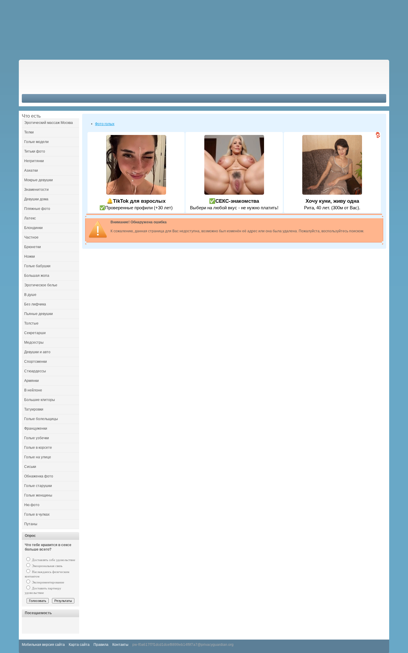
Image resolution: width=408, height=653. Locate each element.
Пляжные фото (37, 209)
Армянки (31, 381)
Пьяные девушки (38, 314)
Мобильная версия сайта (43, 645)
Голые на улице (37, 457)
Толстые (31, 323)
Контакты (120, 645)
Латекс (30, 218)
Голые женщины (38, 495)
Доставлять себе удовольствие (53, 560)
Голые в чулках (37, 514)
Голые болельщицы (41, 419)
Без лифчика (35, 304)
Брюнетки (32, 247)
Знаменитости (36, 190)
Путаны (30, 524)
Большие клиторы (39, 400)
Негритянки (34, 161)
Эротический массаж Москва (48, 123)
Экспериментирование (47, 582)
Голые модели (36, 142)
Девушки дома (36, 199)
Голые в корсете (38, 447)
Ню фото (31, 505)
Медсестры (34, 342)
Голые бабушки (37, 266)
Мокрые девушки (38, 180)
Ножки (29, 256)
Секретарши (35, 333)
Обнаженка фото (38, 476)
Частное (31, 237)
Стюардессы (35, 371)
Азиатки (31, 170)
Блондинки (33, 228)
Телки (29, 132)
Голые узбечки (36, 438)
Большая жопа (36, 276)
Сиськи (30, 467)
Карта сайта (79, 645)
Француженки (35, 428)
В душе (30, 295)
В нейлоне (33, 390)
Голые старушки (38, 486)
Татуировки (33, 409)
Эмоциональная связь (46, 566)
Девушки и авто (37, 352)
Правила (100, 645)
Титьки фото (34, 151)
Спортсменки (35, 361)
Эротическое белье (40, 285)
